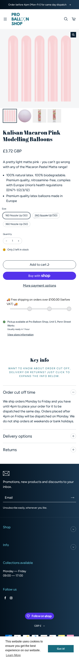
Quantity (7, 234)
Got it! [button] (61, 648)
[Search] (66, 19)
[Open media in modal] (73, 34)
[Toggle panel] (73, 392)
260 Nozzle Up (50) (46, 215)
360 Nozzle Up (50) (16, 224)
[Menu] (5, 19)
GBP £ (37, 625)
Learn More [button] (13, 655)
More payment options (39, 285)
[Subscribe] (72, 497)
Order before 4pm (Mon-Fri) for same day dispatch (37, 4)
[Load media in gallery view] (10, 116)
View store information (20, 334)
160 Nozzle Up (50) (16, 215)
